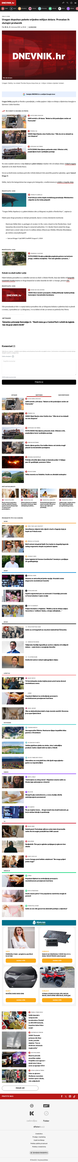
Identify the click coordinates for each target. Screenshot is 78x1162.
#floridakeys (67, 230)
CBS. (68, 281)
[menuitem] (71, 2)
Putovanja (44, 8)
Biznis (63, 8)
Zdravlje (54, 8)
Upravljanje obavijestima (40, 1152)
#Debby (53, 230)
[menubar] (71, 3)
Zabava (72, 8)
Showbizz (24, 8)
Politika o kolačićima (39, 1146)
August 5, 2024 (37, 238)
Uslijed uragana (70, 164)
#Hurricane (46, 230)
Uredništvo (39, 1134)
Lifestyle (34, 8)
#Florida (59, 230)
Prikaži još (20, 1088)
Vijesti (6, 8)
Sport (15, 8)
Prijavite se (39, 382)
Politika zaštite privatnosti (39, 1143)
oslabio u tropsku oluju (65, 182)
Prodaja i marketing (39, 1137)
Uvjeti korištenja (39, 1140)
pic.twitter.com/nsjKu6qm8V (16, 233)
